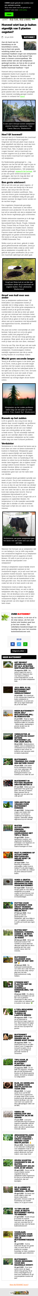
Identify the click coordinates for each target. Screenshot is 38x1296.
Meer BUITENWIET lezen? (19, 1285)
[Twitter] (19, 644)
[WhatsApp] (25, 644)
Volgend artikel (18, 651)
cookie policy (22, 10)
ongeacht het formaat (24, 171)
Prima (9, 14)
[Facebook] (13, 644)
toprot (22, 96)
